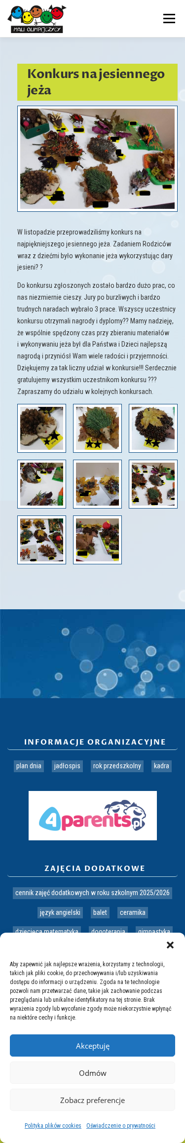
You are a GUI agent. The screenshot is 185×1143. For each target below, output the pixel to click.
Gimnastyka (154, 932)
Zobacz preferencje (92, 1100)
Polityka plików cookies (53, 1125)
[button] (170, 945)
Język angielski (60, 912)
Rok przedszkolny (117, 766)
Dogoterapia (108, 932)
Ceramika (133, 912)
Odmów (93, 1073)
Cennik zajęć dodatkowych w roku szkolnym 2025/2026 (92, 893)
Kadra (161, 766)
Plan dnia (28, 766)
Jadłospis (67, 766)
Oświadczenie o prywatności (120, 1125)
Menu (168, 18)
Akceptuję (93, 1046)
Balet (100, 912)
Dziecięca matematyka (46, 932)
